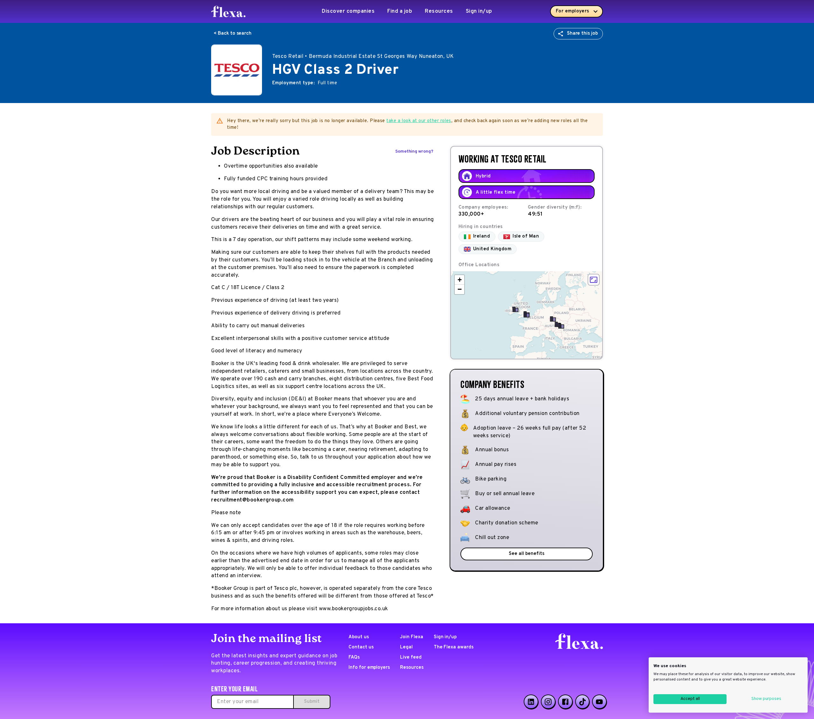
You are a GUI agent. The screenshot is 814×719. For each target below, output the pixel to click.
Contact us (361, 647)
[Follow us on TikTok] (582, 702)
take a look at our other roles (418, 121)
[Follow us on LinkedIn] (531, 702)
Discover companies (348, 11)
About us (358, 637)
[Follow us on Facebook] (565, 702)
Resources (439, 11)
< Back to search (233, 34)
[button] (526, 314)
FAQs (354, 657)
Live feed (411, 657)
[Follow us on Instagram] (548, 702)
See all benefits (526, 554)
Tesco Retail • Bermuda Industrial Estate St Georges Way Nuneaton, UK (363, 56)
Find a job (399, 11)
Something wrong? (414, 151)
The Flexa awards (453, 647)
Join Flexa (411, 637)
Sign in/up (479, 11)
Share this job (582, 34)
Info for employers (369, 668)
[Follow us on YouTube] (599, 702)
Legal (406, 647)
